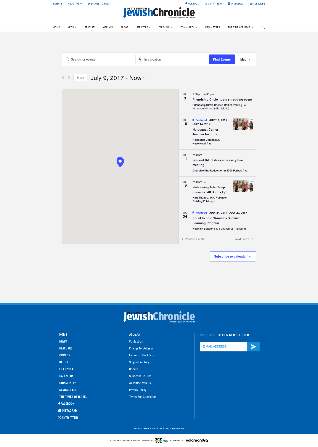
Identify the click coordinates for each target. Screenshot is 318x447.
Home (56, 27)
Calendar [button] (164, 27)
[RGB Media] (162, 440)
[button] (120, 162)
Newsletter (212, 27)
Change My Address (141, 348)
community (67, 383)
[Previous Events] (63, 77)
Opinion (108, 27)
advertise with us (140, 383)
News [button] (70, 27)
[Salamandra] (197, 440)
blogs (63, 362)
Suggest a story (139, 362)
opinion (65, 355)
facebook (67, 403)
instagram (69, 410)
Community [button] (187, 27)
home (63, 334)
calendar (66, 376)
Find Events (222, 59)
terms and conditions (142, 397)
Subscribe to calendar (230, 256)
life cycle (66, 369)
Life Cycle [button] (142, 27)
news (63, 341)
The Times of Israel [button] (239, 27)
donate (133, 369)
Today (80, 77)
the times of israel (73, 397)
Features (90, 27)
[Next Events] (69, 77)
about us (135, 334)
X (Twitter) (70, 417)
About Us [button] (73, 3)
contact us (136, 341)
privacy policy (137, 390)
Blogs (124, 27)
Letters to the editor (141, 355)
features (65, 348)
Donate (58, 3)
